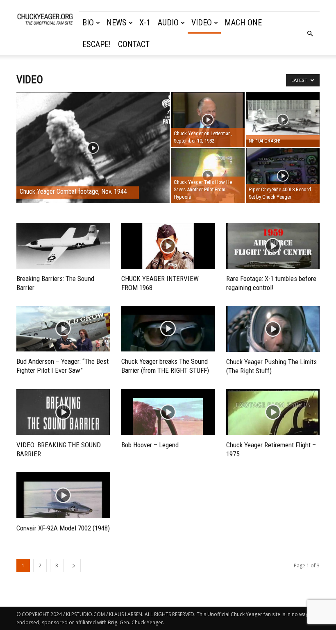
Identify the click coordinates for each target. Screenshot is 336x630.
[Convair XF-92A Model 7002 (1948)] (63, 495)
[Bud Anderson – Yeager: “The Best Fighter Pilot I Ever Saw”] (63, 329)
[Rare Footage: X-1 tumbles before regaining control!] (273, 246)
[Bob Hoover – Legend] (168, 412)
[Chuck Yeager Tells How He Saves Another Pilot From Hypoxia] (208, 176)
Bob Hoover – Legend (150, 445)
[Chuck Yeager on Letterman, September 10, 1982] (208, 119)
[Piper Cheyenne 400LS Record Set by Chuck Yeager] (283, 175)
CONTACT (134, 44)
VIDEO (201, 22)
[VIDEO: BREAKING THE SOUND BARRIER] (63, 412)
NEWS (117, 22)
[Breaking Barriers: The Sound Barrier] (63, 246)
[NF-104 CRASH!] (283, 119)
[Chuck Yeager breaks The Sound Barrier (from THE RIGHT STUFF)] (168, 329)
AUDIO (168, 22)
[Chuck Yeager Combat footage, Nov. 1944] (93, 158)
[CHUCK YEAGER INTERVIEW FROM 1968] (168, 246)
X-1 (144, 22)
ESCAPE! (96, 44)
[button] (310, 33)
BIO (88, 22)
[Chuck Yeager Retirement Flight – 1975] (273, 412)
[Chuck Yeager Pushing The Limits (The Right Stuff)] (273, 329)
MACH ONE (243, 22)
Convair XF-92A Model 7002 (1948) (63, 528)
